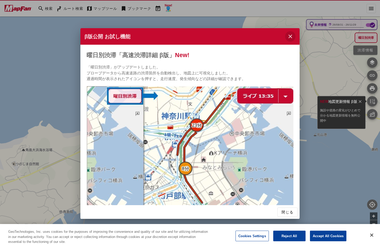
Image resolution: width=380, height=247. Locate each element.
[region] (190, 235)
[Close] (371, 235)
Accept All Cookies (328, 236)
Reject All (289, 236)
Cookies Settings (252, 236)
